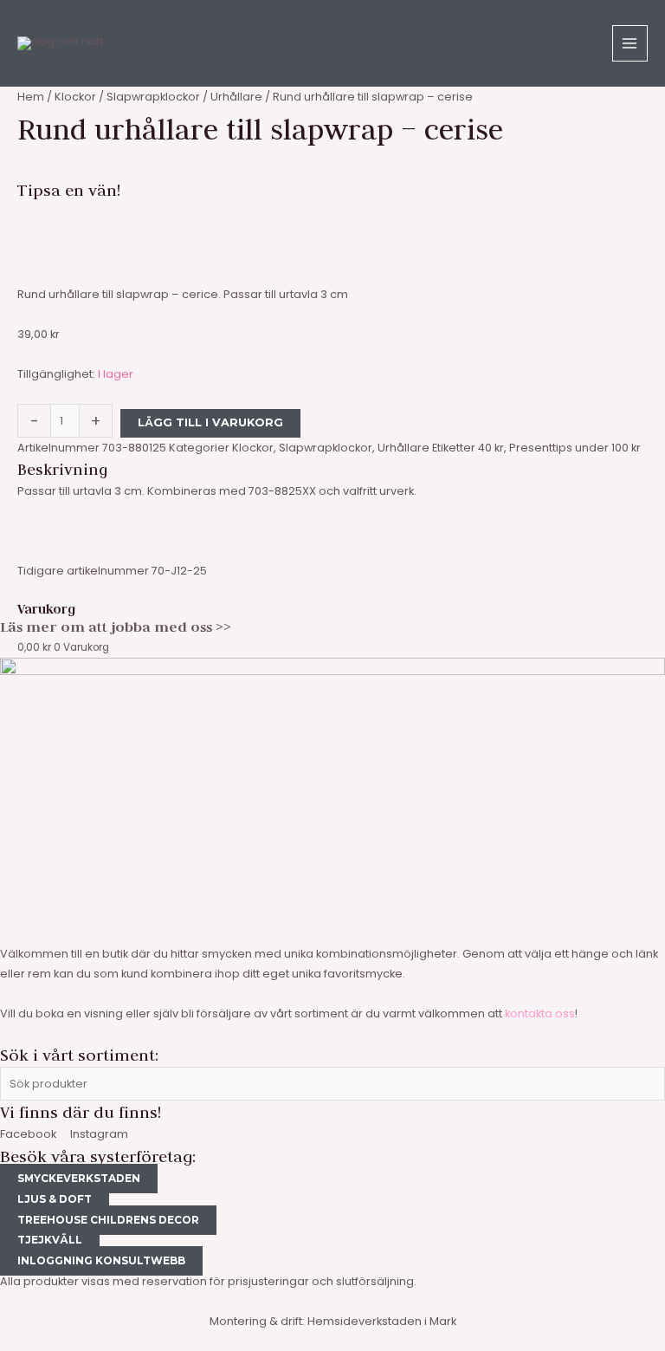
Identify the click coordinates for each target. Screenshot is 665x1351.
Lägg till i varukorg (210, 422)
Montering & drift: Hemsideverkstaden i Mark (333, 1321)
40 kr (491, 447)
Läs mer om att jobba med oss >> (115, 626)
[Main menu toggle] (630, 43)
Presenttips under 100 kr (575, 447)
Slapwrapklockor (153, 96)
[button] (332, 212)
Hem (30, 96)
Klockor (75, 96)
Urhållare (236, 96)
